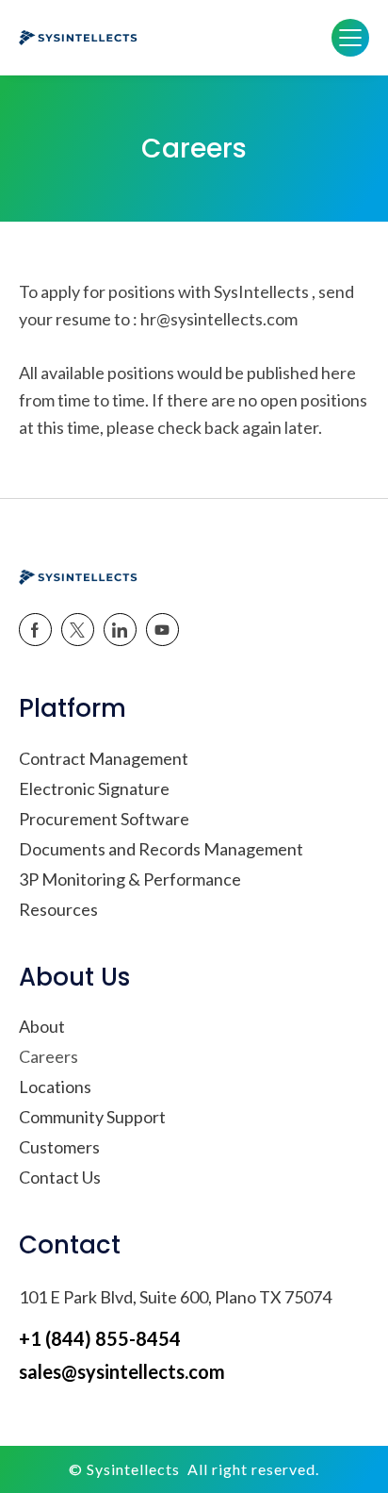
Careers (48, 1056)
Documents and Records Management (161, 848)
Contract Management (103, 758)
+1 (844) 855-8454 (100, 1338)
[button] (350, 38)
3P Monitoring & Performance (130, 879)
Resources (58, 909)
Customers (59, 1146)
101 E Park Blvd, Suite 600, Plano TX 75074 (175, 1296)
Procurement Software (104, 818)
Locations (55, 1086)
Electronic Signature (94, 788)
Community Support (92, 1116)
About (42, 1026)
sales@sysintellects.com (122, 1371)
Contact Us (60, 1177)
